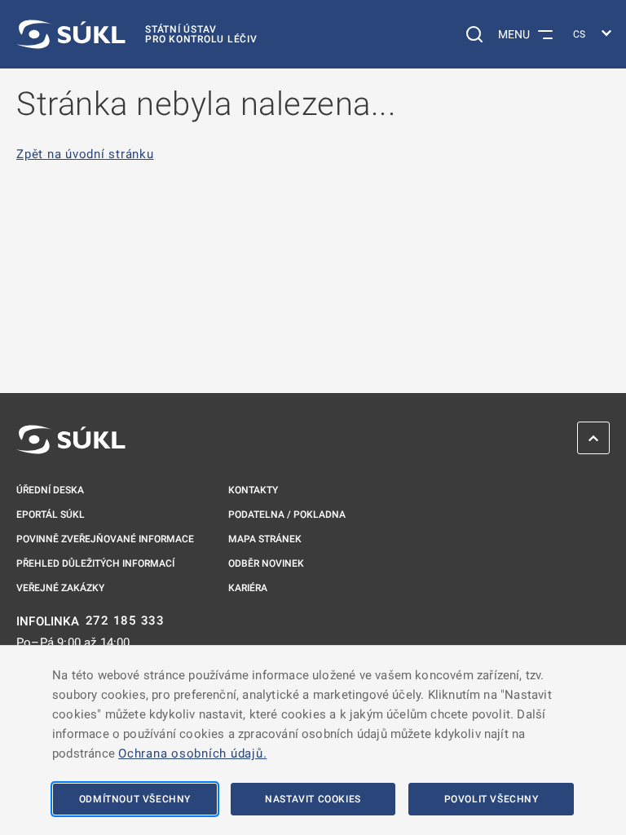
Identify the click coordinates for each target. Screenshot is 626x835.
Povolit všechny (491, 799)
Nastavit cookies (313, 799)
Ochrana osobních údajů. (192, 753)
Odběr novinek (266, 563)
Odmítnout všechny (135, 799)
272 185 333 (125, 621)
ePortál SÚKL (50, 514)
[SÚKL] (71, 439)
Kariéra (247, 588)
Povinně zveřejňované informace (105, 539)
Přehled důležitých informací (95, 563)
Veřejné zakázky (60, 588)
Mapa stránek (265, 539)
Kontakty (253, 490)
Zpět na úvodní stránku (85, 154)
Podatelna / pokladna (287, 514)
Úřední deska (50, 490)
